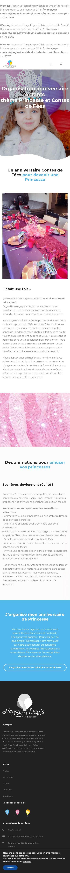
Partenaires (7, 777)
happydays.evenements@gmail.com (25, 836)
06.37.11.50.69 (14, 830)
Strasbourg (7, 796)
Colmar (6, 783)
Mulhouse (7, 789)
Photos (5, 771)
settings (27, 861)
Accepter (10, 867)
